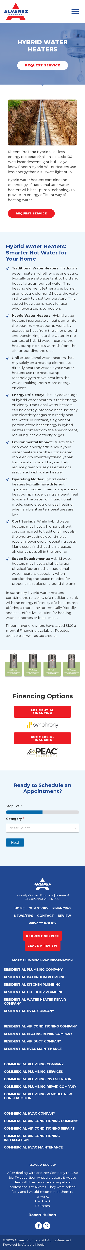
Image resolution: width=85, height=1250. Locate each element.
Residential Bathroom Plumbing (35, 977)
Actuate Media (33, 1244)
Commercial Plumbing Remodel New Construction (38, 1096)
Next (15, 842)
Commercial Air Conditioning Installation (32, 1138)
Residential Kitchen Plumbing (32, 984)
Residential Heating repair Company (38, 1034)
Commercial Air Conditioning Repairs (39, 1128)
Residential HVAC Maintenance (33, 1049)
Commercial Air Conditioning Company (41, 1121)
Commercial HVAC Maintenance (33, 1147)
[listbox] (42, 828)
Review (64, 916)
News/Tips (23, 916)
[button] (75, 11)
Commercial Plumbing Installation (37, 1079)
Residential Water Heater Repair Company (35, 1001)
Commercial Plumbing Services (33, 1072)
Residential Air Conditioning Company (40, 1026)
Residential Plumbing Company (33, 969)
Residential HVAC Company (29, 1011)
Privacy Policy (43, 923)
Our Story (38, 908)
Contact (45, 916)
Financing (61, 908)
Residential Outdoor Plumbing (33, 992)
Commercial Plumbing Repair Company (40, 1087)
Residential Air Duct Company (32, 1041)
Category (15, 819)
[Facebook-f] (38, 1225)
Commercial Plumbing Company (34, 1064)
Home (19, 908)
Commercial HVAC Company (29, 1113)
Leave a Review (42, 1165)
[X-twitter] (46, 1225)
